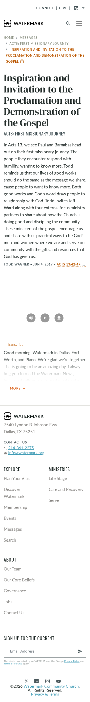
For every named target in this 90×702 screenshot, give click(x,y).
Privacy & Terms (45, 694)
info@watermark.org (26, 452)
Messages (29, 38)
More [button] (18, 388)
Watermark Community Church (51, 686)
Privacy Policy (72, 661)
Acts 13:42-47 (68, 264)
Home (9, 38)
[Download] (59, 316)
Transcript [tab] (15, 344)
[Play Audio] (31, 316)
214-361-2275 (21, 447)
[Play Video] (45, 316)
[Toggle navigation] (79, 23)
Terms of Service (13, 663)
